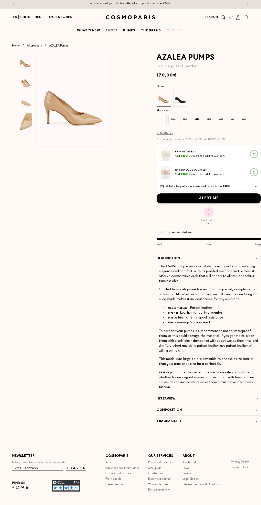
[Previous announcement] (13, 4)
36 (174, 121)
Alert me (209, 198)
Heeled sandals (115, 484)
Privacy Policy (240, 462)
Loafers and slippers (118, 473)
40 (222, 121)
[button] (215, 17)
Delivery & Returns (159, 462)
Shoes (111, 30)
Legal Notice (190, 479)
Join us (186, 473)
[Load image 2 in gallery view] (25, 82)
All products (34, 45)
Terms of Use (239, 467)
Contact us (155, 473)
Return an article (159, 489)
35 (161, 119)
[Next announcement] (247, 4)
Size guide (154, 468)
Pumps (109, 462)
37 (186, 121)
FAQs (186, 468)
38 (198, 121)
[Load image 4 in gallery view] (25, 122)
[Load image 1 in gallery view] (25, 62)
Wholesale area (158, 484)
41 (234, 121)
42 (245, 121)
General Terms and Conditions (202, 484)
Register (76, 468)
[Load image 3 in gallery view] (25, 102)
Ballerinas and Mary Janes (122, 468)
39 (210, 121)
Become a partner (159, 479)
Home (16, 45)
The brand (189, 462)
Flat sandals (113, 479)
